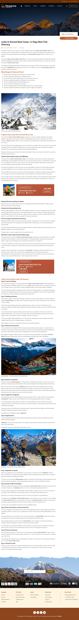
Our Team (3, 597)
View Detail (47, 191)
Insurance (47, 599)
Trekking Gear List (19, 599)
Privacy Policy (33, 597)
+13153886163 (74, 1)
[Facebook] (34, 612)
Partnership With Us (5, 599)
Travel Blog (3, 601)
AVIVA (60, 616)
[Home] (21, 6)
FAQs (17, 601)
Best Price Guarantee (20, 597)
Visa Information (48, 597)
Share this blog (69, 38)
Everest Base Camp (48, 67)
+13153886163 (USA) (69, 597)
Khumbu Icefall (37, 500)
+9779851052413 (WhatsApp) (71, 599)
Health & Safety (48, 601)
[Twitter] (37, 612)
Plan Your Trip (73, 6)
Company (51, 6)
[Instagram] (41, 612)
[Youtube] (44, 612)
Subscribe (50, 571)
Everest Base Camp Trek (27, 191)
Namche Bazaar (15, 382)
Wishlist (65, 1)
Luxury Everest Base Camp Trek (30, 264)
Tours (35, 6)
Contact (59, 6)
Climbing (42, 6)
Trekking (27, 6)
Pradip (22, 48)
